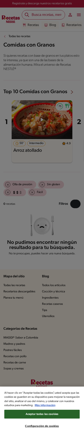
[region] (42, 410)
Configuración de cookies (42, 426)
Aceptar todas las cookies (42, 414)
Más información (45, 405)
